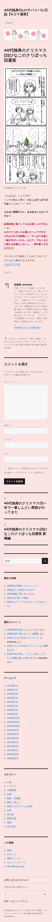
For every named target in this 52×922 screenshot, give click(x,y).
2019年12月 (13, 754)
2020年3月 (13, 742)
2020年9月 (13, 730)
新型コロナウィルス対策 (19, 806)
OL (8, 341)
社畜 (42, 344)
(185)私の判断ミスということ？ (23, 585)
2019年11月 (12, 758)
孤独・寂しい (14, 802)
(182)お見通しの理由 (17, 597)
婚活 (22, 344)
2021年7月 (12, 689)
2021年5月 (12, 697)
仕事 (9, 794)
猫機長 (35, 633)
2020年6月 (13, 734)
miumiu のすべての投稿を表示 (27, 327)
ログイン (11, 854)
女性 (17, 344)
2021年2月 (12, 709)
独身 (37, 344)
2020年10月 (13, 726)
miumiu (12, 338)
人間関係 (11, 790)
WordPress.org (15, 866)
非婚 (9, 348)
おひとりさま (16, 341)
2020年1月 (12, 750)
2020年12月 (13, 718)
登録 (9, 850)
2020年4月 (13, 738)
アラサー (26, 341)
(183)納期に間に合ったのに (21, 593)
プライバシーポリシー (15, 887)
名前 (7, 425)
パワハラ (11, 786)
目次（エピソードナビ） (16, 901)
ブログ (11, 344)
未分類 (10, 814)
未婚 (33, 344)
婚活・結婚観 (35, 338)
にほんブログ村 (12, 264)
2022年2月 (12, 685)
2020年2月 (13, 746)
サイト (7, 453)
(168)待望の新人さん (18, 629)
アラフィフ (35, 341)
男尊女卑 (11, 818)
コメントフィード (16, 862)
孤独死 (27, 344)
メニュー (9, 22)
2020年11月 (13, 722)
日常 (9, 810)
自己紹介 (11, 826)
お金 (9, 782)
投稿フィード (14, 858)
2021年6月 (12, 693)
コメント (9, 382)
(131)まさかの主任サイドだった (23, 637)
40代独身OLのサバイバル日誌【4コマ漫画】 (26, 12)
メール (8, 439)
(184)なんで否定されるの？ (21, 589)
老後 (9, 822)
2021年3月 (12, 705)
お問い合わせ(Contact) (16, 880)
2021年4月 (12, 701)
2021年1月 (12, 714)
